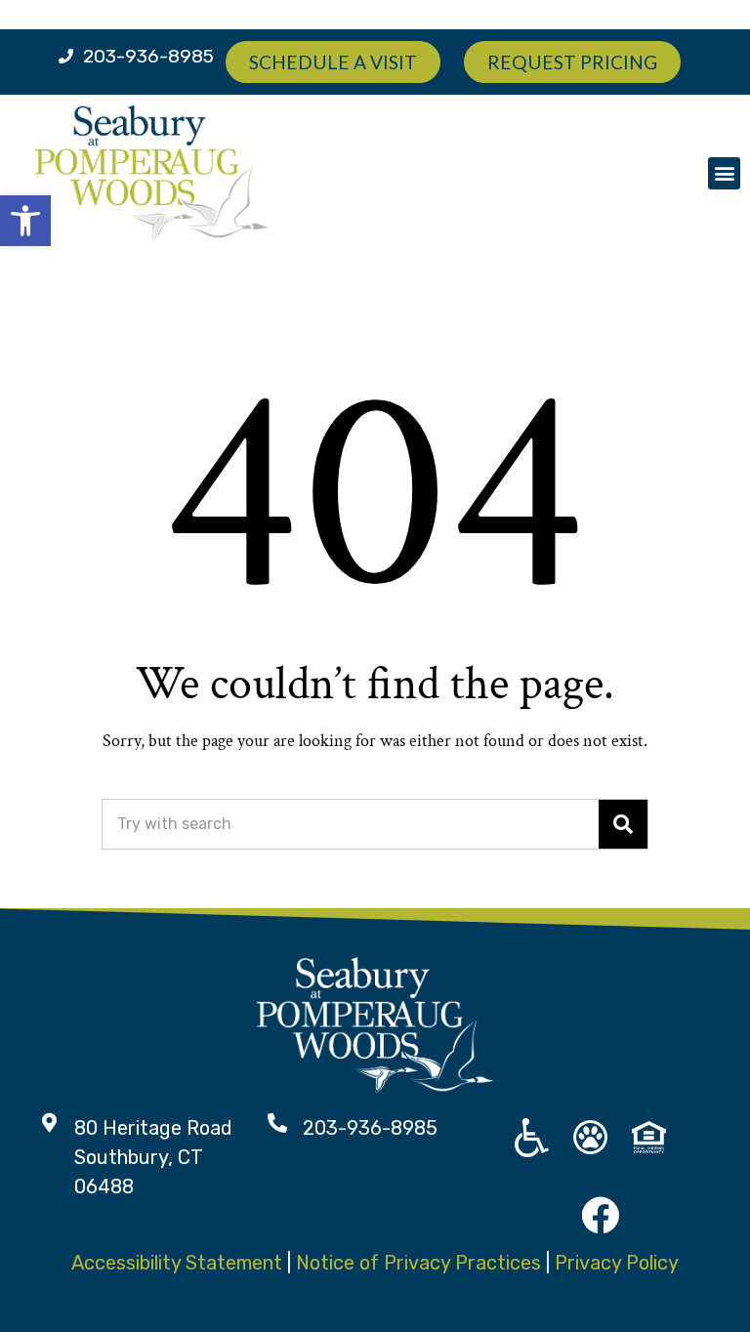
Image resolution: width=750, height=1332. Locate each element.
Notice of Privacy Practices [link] (418, 1262)
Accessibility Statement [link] (176, 1262)
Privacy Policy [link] (617, 1262)
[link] (25, 220)
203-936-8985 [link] (148, 56)
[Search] (623, 824)
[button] (724, 173)
